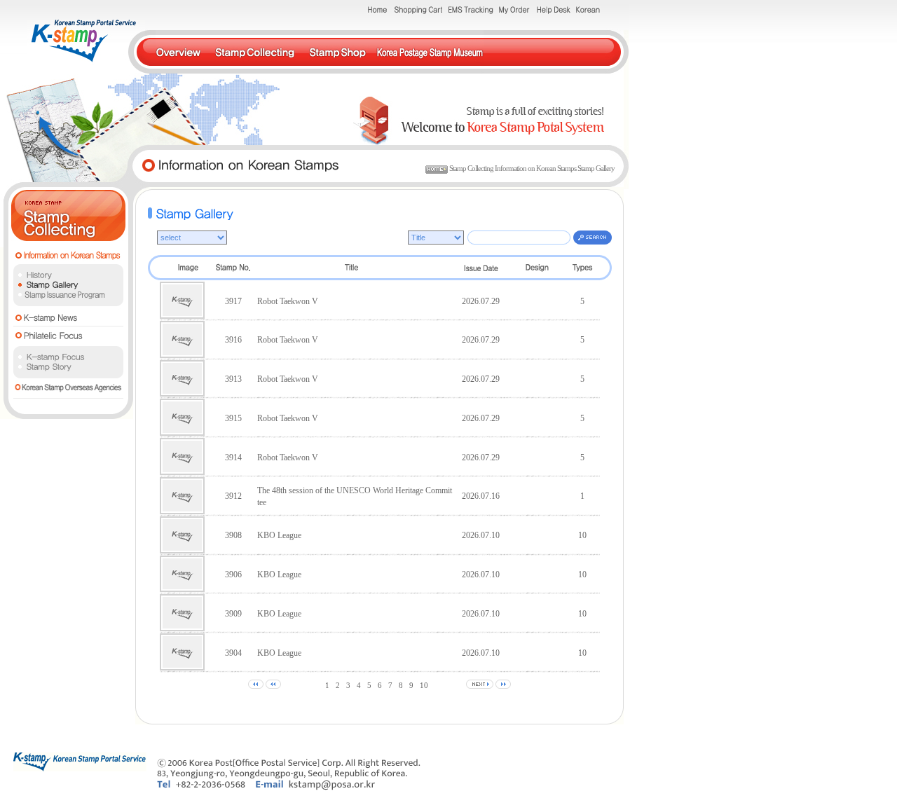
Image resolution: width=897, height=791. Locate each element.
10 (424, 685)
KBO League (279, 535)
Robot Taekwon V (287, 301)
